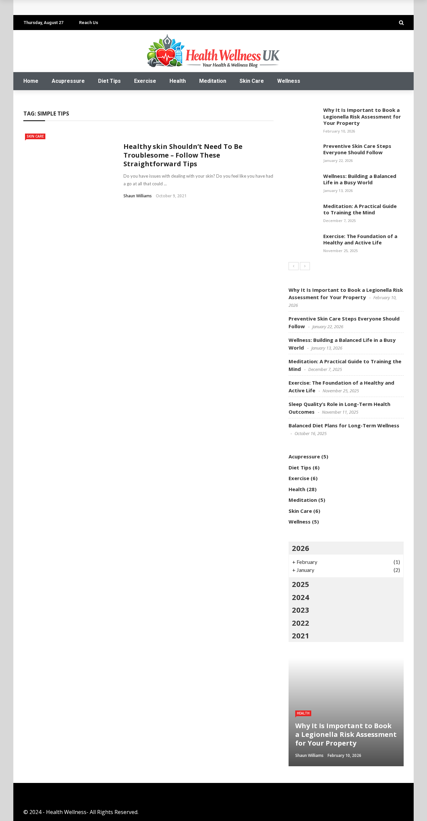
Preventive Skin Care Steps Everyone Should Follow (357, 149)
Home (30, 81)
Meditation (212, 81)
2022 (300, 623)
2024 (300, 597)
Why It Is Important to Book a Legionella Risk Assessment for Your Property (362, 116)
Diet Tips (109, 81)
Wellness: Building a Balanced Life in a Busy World (359, 179)
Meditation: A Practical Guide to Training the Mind (360, 209)
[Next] (305, 266)
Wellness (288, 81)
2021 (300, 635)
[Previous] (294, 266)
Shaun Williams (137, 196)
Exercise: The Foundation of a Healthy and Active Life (101, 7)
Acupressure (68, 81)
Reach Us (88, 22)
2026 (300, 548)
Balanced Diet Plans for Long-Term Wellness (344, 425)
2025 (300, 584)
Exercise (145, 81)
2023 (300, 610)
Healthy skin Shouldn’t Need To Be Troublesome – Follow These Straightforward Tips (183, 155)
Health (177, 81)
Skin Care (252, 81)
